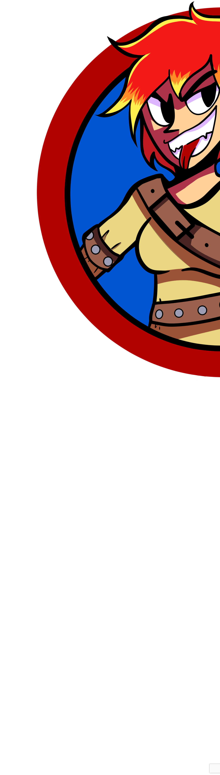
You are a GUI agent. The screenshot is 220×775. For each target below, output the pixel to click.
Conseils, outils (40, 453)
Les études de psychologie (63, 453)
